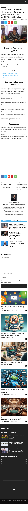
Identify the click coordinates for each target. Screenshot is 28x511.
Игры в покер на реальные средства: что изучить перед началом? (13, 418)
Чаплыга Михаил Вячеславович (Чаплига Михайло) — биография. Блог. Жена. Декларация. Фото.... (17, 450)
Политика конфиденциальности (19, 500)
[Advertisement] (14, 155)
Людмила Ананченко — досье (9, 73)
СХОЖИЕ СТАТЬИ (6, 220)
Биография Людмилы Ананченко (10, 75)
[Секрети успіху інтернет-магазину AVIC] (14, 298)
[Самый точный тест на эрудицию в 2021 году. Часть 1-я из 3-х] (4, 437)
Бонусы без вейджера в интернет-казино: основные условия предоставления (12, 335)
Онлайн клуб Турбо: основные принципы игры (11, 363)
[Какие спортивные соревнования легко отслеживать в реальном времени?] (14, 378)
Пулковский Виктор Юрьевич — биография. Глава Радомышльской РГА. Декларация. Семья (21, 187)
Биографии (8, 5)
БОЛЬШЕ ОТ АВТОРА (16, 220)
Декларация (5, 77)
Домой (2, 5)
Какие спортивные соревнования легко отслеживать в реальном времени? (12, 390)
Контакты (4, 500)
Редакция (9, 500)
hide (13, 70)
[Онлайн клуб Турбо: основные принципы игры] (14, 351)
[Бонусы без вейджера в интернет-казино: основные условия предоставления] (14, 323)
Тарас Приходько (6, 19)
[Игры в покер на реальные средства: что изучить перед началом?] (14, 407)
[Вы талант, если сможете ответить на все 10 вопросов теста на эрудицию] (4, 444)
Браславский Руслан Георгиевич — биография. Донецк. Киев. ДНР (7, 186)
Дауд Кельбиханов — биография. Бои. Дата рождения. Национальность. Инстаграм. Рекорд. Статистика (17, 235)
